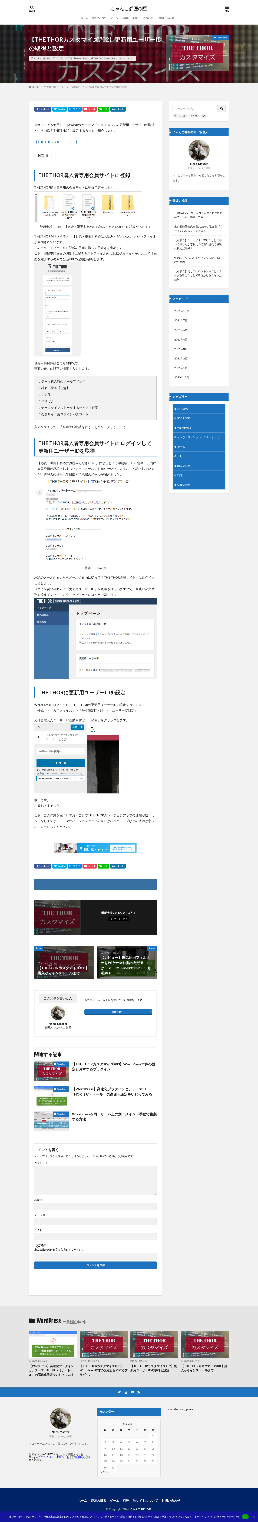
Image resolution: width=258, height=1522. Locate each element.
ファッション (180, 116)
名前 (38, 1200)
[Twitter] (59, 109)
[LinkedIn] (118, 109)
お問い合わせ (166, 17)
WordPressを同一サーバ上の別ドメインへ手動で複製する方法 (114, 1116)
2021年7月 (180, 320)
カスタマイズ (125, 58)
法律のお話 (183, 484)
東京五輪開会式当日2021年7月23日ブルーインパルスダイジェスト (198, 228)
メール (39, 1215)
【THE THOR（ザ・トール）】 (56, 142)
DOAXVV (182, 408)
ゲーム (114, 17)
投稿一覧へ (117, 1011)
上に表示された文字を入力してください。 (59, 1249)
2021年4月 (180, 339)
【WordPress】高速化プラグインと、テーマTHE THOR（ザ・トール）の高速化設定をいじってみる (112, 1091)
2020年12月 (181, 377)
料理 (126, 17)
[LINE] (103, 109)
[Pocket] (89, 109)
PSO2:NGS (183, 418)
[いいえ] (253, 1516)
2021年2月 (180, 358)
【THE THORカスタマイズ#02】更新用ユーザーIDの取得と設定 (94, 86)
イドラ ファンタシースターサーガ (198, 437)
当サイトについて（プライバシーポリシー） (217, 1516)
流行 (204, 116)
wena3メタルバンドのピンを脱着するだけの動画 (198, 259)
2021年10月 (181, 310)
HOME (35, 86)
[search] (222, 108)
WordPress (83, 58)
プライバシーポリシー (53, 1457)
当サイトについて (142, 17)
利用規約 (80, 1457)
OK (245, 1516)
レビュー (182, 456)
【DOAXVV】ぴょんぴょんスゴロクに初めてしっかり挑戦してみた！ (198, 215)
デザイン (194, 116)
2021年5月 (180, 329)
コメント (41, 1163)
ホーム (84, 17)
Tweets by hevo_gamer (179, 1409)
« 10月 (105, 1472)
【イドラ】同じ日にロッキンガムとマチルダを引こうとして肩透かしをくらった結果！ (198, 275)
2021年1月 (180, 367)
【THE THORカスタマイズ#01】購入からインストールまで (204, 1368)
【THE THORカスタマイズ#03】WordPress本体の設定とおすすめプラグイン (113, 1066)
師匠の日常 (98, 17)
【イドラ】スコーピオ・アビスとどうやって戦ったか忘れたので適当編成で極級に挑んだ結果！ (198, 244)
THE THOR (99, 58)
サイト (38, 1230)
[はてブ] (75, 109)
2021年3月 (180, 349)
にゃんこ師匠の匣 (140, 1509)
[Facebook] (42, 109)
